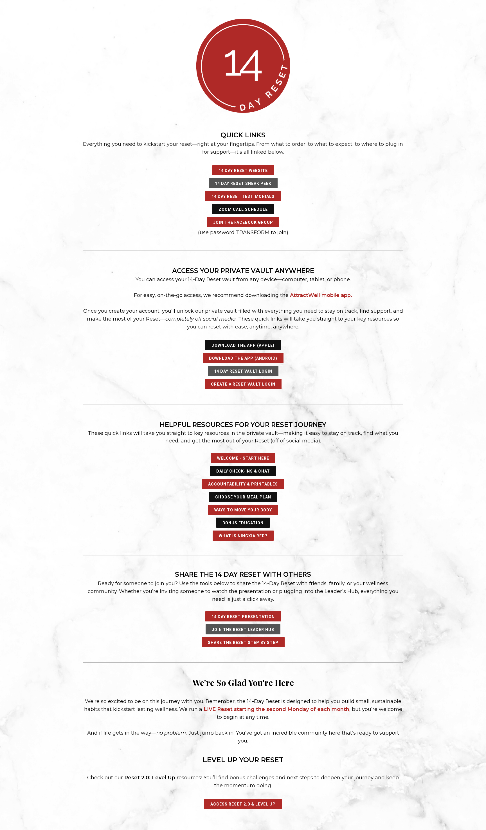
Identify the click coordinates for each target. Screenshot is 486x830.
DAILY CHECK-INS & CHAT (243, 471)
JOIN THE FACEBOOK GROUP (243, 222)
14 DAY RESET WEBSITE (243, 170)
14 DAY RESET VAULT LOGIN (243, 371)
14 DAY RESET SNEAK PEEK (243, 183)
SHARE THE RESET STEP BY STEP (243, 642)
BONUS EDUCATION (243, 523)
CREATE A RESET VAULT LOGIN (243, 384)
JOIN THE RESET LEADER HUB (243, 629)
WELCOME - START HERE (243, 458)
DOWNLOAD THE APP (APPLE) (243, 345)
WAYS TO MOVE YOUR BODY (243, 510)
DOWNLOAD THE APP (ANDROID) (243, 358)
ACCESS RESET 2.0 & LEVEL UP (243, 804)
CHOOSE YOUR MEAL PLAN (243, 497)
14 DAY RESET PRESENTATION (243, 616)
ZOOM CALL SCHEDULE (243, 209)
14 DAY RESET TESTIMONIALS (243, 196)
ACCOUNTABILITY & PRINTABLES (243, 484)
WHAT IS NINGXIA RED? (243, 536)
